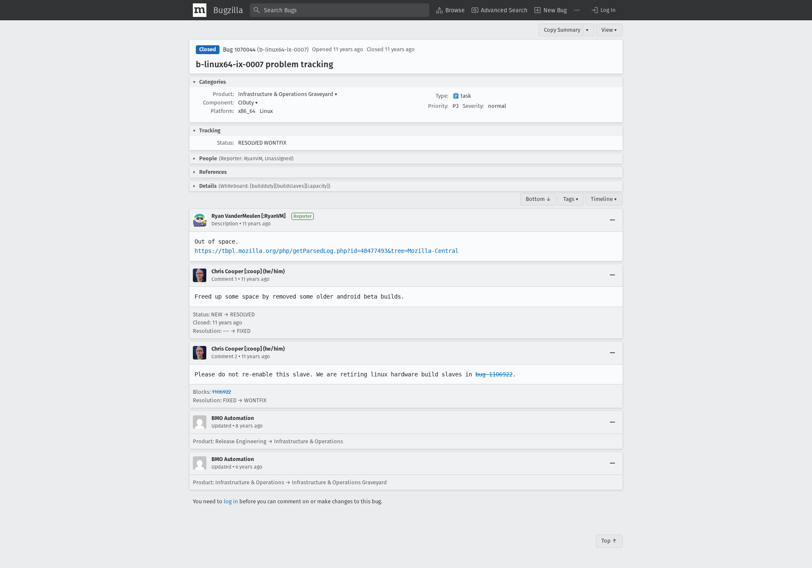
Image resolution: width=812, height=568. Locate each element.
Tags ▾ (571, 199)
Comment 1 (224, 279)
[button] (603, 10)
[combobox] (339, 10)
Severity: (473, 106)
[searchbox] (339, 10)
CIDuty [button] (248, 102)
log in (231, 501)
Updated (221, 426)
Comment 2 (224, 356)
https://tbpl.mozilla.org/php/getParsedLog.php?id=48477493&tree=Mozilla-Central (326, 250)
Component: (218, 102)
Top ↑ (609, 541)
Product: (223, 94)
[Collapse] (612, 220)
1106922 (221, 392)
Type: (442, 96)
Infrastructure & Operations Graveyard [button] (287, 94)
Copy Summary (562, 30)
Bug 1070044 (239, 49)
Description (224, 224)
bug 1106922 (494, 374)
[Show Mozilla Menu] (199, 10)
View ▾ (609, 30)
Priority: (438, 106)
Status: (225, 143)
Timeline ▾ (604, 199)
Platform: (222, 111)
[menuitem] (450, 10)
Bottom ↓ (538, 199)
